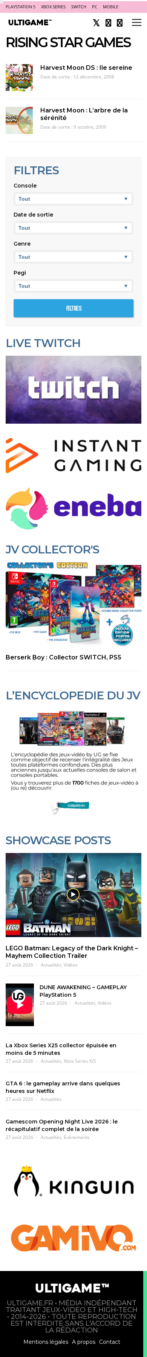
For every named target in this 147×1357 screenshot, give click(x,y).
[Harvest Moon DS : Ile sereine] (19, 77)
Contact (109, 1342)
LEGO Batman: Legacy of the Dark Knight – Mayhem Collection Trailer (72, 952)
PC (94, 7)
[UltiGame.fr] (31, 24)
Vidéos (71, 965)
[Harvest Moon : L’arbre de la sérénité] (19, 120)
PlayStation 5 (20, 7)
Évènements (77, 1137)
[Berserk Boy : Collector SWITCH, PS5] (73, 604)
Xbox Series (53, 7)
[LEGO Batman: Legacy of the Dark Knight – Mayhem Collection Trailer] (73, 895)
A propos (83, 1342)
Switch (78, 7)
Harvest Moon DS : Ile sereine (86, 67)
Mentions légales (45, 1342)
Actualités (51, 965)
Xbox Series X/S (80, 1061)
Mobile (110, 7)
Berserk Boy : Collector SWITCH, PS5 (63, 657)
